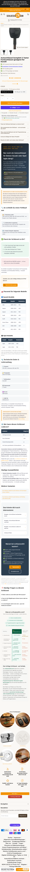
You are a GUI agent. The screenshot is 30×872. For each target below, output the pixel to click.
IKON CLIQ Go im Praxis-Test (11, 864)
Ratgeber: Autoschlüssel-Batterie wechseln (12, 521)
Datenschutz (7, 841)
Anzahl (2, 95)
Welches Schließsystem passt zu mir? (14, 851)
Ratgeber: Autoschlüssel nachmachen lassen (12, 515)
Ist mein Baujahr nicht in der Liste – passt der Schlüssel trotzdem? (12, 604)
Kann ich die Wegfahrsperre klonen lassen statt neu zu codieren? (14, 599)
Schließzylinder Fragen (14, 862)
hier (20, 583)
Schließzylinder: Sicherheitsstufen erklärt (14, 849)
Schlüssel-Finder (8, 533)
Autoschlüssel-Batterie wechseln (14, 859)
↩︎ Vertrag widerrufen (15, 796)
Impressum (17, 837)
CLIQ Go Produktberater (14, 853)
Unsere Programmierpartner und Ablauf (14, 847)
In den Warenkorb (22, 869)
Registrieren (23, 815)
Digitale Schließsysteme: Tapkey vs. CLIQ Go (14, 856)
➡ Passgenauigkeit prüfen (7, 119)
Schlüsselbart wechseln (14, 860)
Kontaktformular (15, 571)
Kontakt (14, 843)
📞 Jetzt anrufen (15, 567)
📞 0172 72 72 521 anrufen (10, 285)
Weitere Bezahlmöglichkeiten (15, 110)
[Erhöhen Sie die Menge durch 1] (13, 98)
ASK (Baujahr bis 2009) (19, 92)
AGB (5, 583)
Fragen (21, 843)
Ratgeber (24, 864)
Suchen (10, 837)
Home (2, 23)
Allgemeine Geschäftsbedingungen (14, 839)
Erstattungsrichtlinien (18, 841)
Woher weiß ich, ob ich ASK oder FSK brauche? (14, 594)
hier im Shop (21, 419)
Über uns (8, 843)
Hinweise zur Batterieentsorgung (14, 845)
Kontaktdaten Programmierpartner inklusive (12, 66)
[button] (4, 52)
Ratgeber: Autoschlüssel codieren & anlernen (12, 527)
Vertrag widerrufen (15, 866)
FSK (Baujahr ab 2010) (7, 92)
